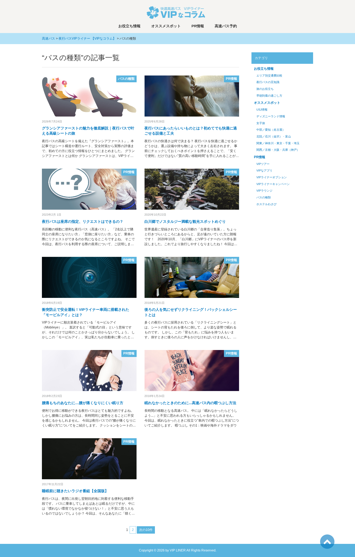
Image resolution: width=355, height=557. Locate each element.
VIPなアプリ (264, 170)
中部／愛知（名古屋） (270, 129)
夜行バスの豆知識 (267, 82)
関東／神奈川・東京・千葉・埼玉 (278, 143)
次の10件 (146, 530)
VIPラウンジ (264, 190)
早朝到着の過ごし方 (269, 95)
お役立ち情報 (129, 26)
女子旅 (260, 123)
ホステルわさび (266, 204)
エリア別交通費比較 (269, 75)
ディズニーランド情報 (270, 116)
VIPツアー (263, 164)
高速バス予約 (226, 26)
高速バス (48, 38)
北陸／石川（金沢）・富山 (273, 136)
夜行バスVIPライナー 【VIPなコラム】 (87, 38)
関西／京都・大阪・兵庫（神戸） (278, 149)
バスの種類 (126, 78)
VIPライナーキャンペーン (273, 184)
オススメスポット (166, 26)
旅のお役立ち (265, 88)
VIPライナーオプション (271, 177)
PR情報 (197, 26)
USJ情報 (261, 109)
